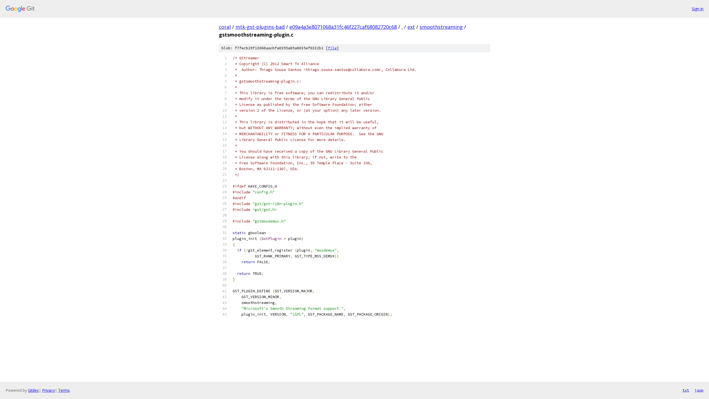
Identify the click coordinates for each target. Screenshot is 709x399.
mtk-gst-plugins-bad (260, 27)
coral (225, 27)
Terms (64, 390)
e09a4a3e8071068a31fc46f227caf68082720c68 (343, 27)
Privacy (48, 390)
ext (411, 27)
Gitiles (33, 390)
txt (685, 390)
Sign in (697, 8)
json (699, 390)
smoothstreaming (441, 27)
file (332, 48)
